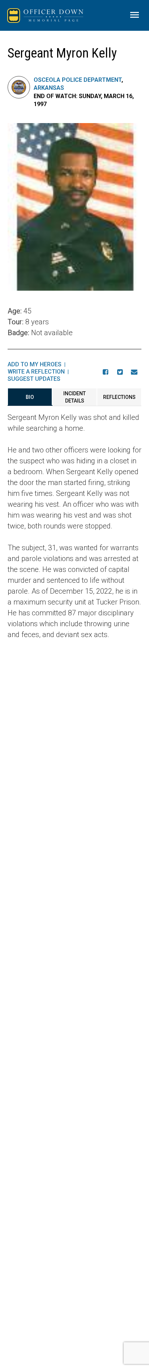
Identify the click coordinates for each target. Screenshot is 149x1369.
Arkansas (49, 87)
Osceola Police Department (78, 79)
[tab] (30, 397)
